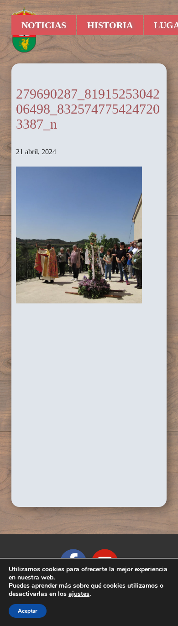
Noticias (43, 25)
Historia (110, 25)
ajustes (78, 594)
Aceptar (27, 611)
